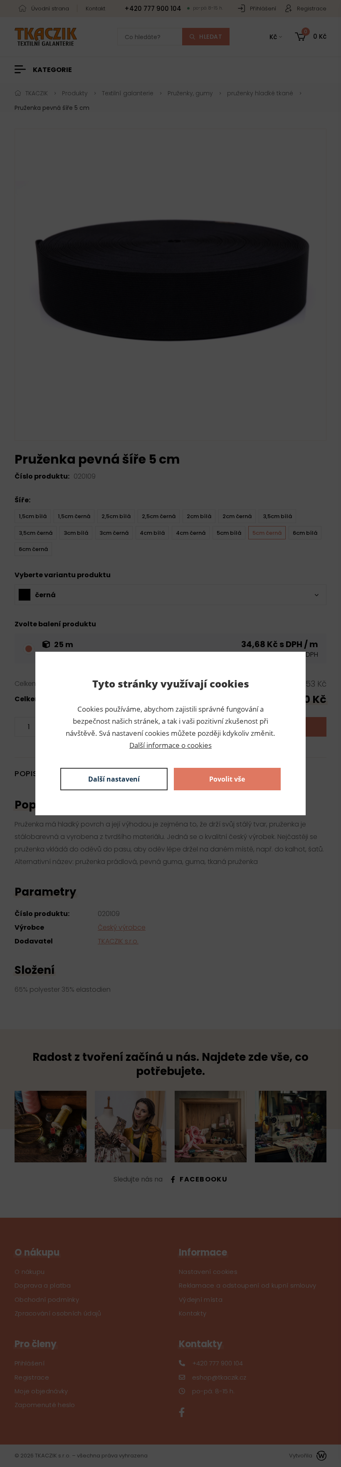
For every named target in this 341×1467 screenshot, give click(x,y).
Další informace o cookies (170, 745)
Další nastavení (114, 779)
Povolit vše (227, 779)
